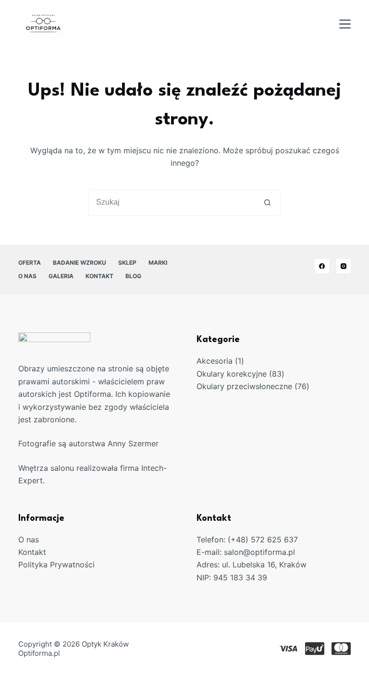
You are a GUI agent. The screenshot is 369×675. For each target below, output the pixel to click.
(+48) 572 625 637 (263, 539)
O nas (28, 539)
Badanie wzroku (79, 262)
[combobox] (172, 202)
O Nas (27, 276)
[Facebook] (322, 266)
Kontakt (99, 276)
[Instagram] (343, 266)
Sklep (127, 262)
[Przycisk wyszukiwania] (267, 202)
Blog (133, 276)
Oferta (29, 262)
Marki (157, 262)
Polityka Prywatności (56, 564)
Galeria (61, 276)
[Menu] (345, 24)
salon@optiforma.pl (259, 552)
